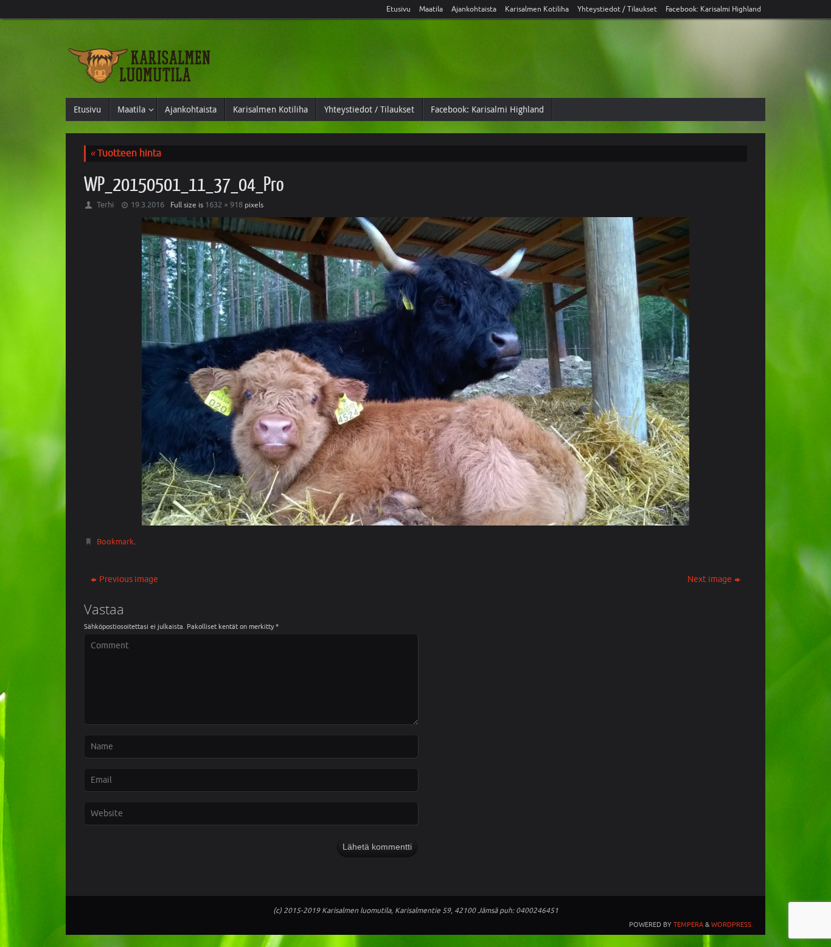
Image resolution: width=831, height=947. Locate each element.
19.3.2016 (147, 204)
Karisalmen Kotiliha (537, 9)
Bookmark (115, 541)
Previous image (128, 579)
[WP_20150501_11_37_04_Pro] (415, 371)
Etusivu (398, 9)
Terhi (105, 204)
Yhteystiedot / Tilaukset (617, 9)
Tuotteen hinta (125, 153)
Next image (709, 579)
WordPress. (732, 924)
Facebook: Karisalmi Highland (713, 9)
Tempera (688, 924)
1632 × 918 (224, 204)
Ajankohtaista (473, 9)
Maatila (431, 9)
